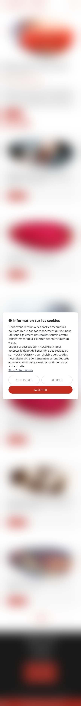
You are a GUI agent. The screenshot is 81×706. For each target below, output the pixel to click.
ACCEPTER (40, 390)
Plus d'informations (20, 370)
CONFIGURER (24, 380)
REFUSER (57, 380)
